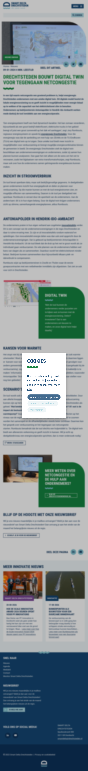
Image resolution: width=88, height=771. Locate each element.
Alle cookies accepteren (44, 397)
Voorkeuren (36, 409)
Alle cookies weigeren (42, 403)
